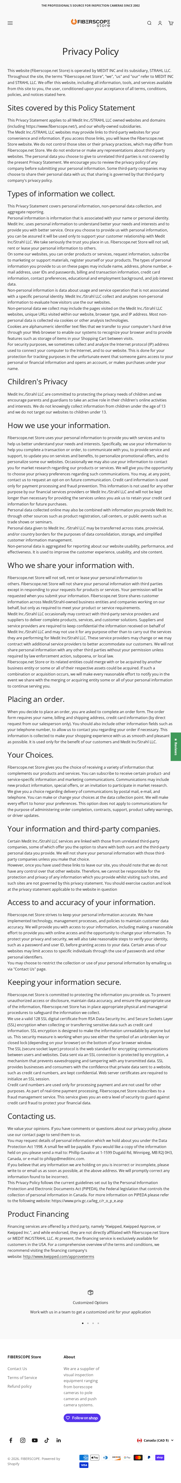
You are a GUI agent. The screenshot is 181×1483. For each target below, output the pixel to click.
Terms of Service (22, 1377)
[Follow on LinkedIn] (59, 1440)
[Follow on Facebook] (11, 1440)
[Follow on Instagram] (23, 1440)
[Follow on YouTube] (35, 1440)
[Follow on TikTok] (47, 1440)
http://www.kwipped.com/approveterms (58, 1256)
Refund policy (20, 1386)
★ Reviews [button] (176, 746)
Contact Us (17, 1368)
